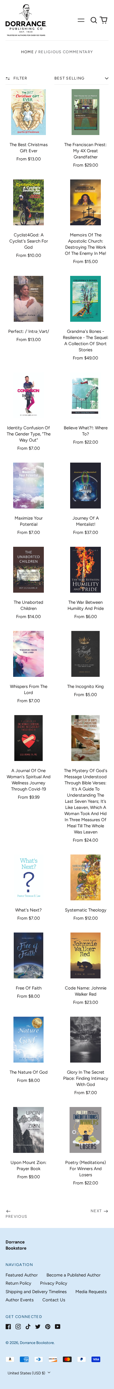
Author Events (20, 1299)
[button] (94, 20)
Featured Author (22, 1275)
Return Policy (18, 1283)
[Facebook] (8, 1326)
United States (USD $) (27, 1373)
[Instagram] (18, 1326)
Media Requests (91, 1291)
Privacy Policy (53, 1283)
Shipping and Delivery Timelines (36, 1291)
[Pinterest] (48, 1326)
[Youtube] (58, 1326)
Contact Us (53, 1299)
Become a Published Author (73, 1275)
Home (27, 52)
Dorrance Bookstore (37, 1342)
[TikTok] (28, 1326)
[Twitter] (38, 1326)
